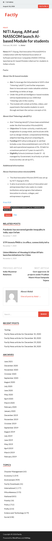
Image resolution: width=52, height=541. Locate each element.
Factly (11, 15)
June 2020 (8, 390)
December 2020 (11, 365)
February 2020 (10, 407)
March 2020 (9, 403)
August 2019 (9, 432)
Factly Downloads (11, 484)
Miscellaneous (10, 492)
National (7, 496)
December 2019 (11, 415)
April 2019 (8, 448)
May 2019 (8, 444)
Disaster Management (13, 471)
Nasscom (7, 210)
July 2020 (8, 386)
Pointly (7, 500)
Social (6, 517)
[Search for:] (26, 314)
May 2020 (8, 394)
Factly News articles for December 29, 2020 (22, 342)
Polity (6, 509)
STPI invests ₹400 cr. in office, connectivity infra (26, 242)
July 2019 (8, 436)
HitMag (27, 538)
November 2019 (11, 419)
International (9, 488)
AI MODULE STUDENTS (19, 207)
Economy (8, 475)
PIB (15, 215)
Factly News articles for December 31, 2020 (22, 334)
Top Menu (9, 2)
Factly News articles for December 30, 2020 (22, 338)
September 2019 (11, 427)
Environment (9, 480)
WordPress (16, 538)
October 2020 (10, 374)
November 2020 (11, 370)
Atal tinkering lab (36, 207)
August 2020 (9, 382)
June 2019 (8, 440)
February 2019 (10, 456)
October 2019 (10, 423)
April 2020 (8, 398)
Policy (5, 27)
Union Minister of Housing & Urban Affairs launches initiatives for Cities (23, 253)
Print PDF (7, 202)
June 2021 (8, 361)
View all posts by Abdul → (31, 296)
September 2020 (11, 378)
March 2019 (9, 452)
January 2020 (9, 411)
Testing (7, 330)
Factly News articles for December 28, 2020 (22, 346)
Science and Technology (14, 513)
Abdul (23, 45)
